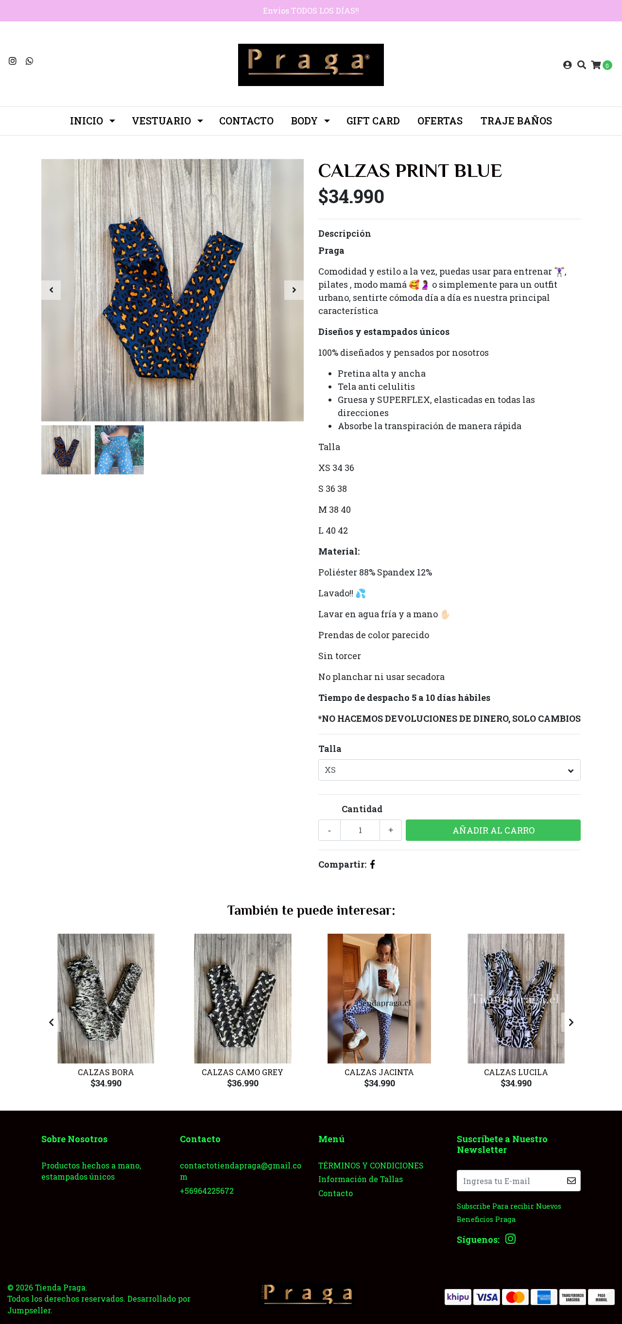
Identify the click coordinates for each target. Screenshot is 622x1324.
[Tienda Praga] (311, 64)
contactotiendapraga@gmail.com (240, 1171)
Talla (330, 748)
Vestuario (161, 120)
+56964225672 (207, 1190)
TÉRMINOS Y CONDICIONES (370, 1165)
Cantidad (362, 809)
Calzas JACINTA (379, 1072)
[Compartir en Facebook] (372, 864)
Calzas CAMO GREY (242, 1072)
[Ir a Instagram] (12, 61)
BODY (304, 120)
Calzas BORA (106, 1072)
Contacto (246, 120)
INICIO (86, 120)
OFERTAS (440, 120)
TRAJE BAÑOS (516, 120)
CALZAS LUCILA (516, 1072)
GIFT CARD (373, 120)
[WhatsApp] (29, 61)
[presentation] (51, 290)
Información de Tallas (360, 1179)
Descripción (344, 233)
